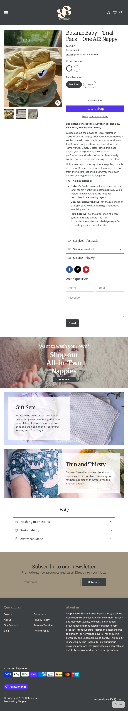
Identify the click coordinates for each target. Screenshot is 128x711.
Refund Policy (41, 630)
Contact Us (40, 614)
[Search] (121, 12)
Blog (6, 630)
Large (89, 84)
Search (8, 614)
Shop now (64, 379)
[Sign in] (108, 12)
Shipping (70, 54)
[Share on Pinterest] (86, 269)
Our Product (11, 625)
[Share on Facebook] (69, 269)
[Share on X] (77, 269)
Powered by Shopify (15, 701)
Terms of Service (43, 625)
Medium (74, 84)
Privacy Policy (42, 619)
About (7, 619)
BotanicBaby (32, 698)
